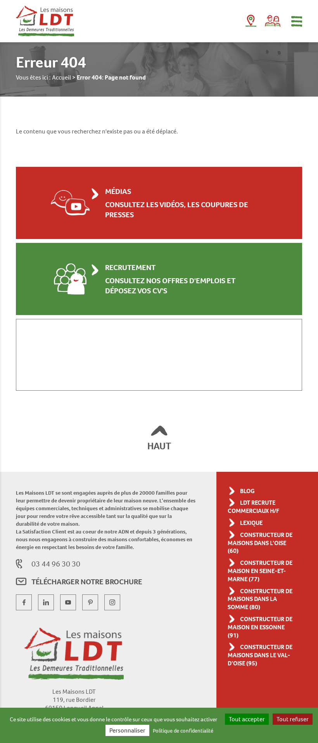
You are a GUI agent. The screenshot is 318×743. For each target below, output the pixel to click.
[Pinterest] (90, 602)
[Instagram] (112, 602)
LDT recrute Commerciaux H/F (253, 507)
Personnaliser (127, 730)
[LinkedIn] (46, 602)
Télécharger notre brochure (86, 582)
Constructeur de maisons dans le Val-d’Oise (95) (260, 655)
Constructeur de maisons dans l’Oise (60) (260, 543)
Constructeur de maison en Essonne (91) (260, 627)
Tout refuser (293, 719)
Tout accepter (247, 719)
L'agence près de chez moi (251, 22)
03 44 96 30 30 (55, 564)
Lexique (251, 523)
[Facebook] (24, 602)
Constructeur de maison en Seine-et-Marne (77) (260, 571)
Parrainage (272, 21)
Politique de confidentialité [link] (183, 730)
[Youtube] (68, 602)
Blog (247, 491)
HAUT (159, 446)
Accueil (61, 77)
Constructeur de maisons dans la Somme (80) (260, 599)
